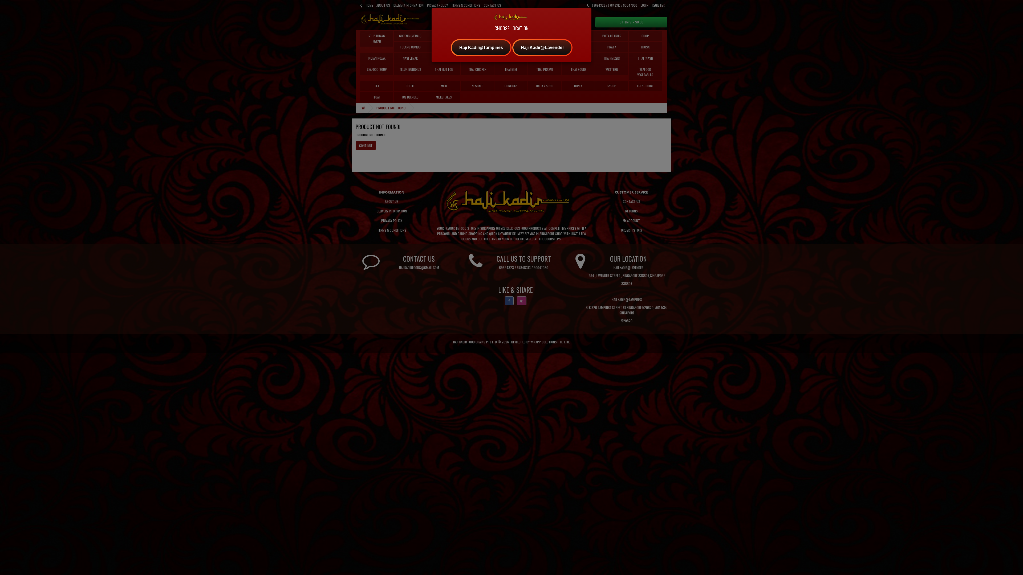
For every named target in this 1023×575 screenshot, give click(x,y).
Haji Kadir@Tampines (481, 47)
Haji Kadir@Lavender (542, 47)
